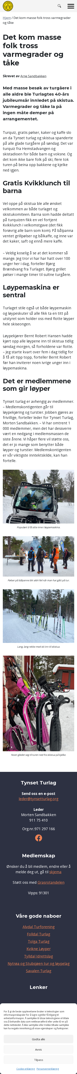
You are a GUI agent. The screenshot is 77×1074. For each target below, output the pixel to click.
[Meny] (70, 6)
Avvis (38, 1049)
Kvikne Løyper (39, 948)
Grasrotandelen (51, 882)
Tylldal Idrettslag (38, 956)
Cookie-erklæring (25, 1068)
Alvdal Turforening (39, 926)
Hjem (7, 18)
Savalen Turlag (38, 970)
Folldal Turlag (38, 934)
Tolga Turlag (38, 941)
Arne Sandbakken (33, 76)
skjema (55, 872)
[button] (59, 6)
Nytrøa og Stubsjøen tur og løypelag (39, 963)
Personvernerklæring (48, 1068)
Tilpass (38, 1060)
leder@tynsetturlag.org (38, 798)
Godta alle (38, 1039)
